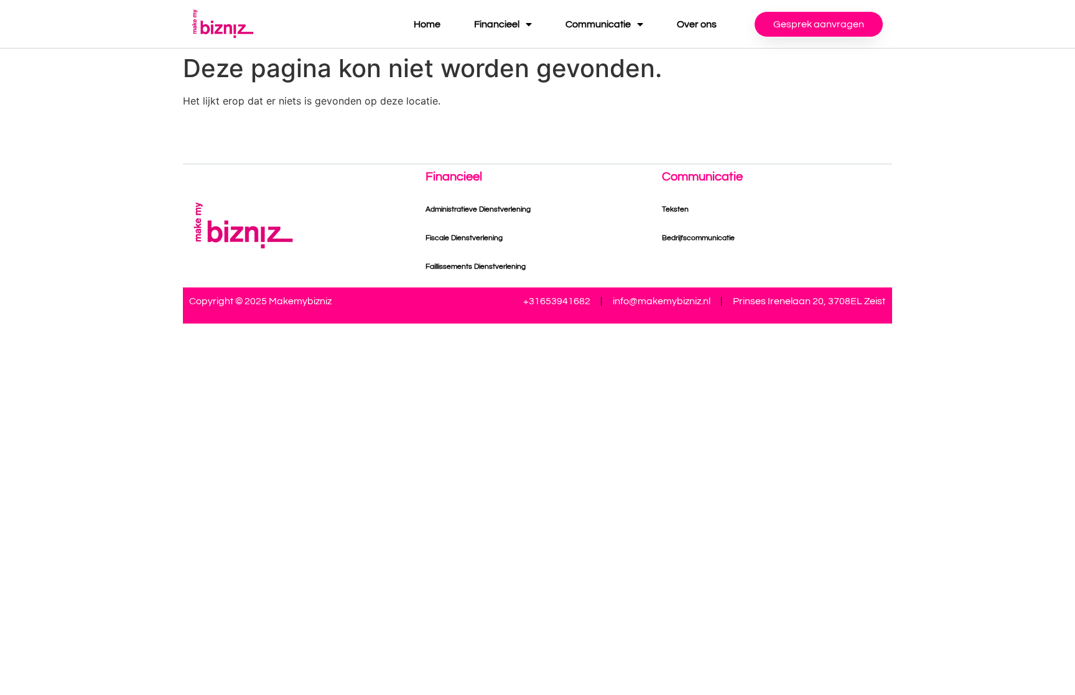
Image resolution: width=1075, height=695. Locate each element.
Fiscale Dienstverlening (464, 238)
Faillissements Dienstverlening (476, 267)
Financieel (496, 24)
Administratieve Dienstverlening (478, 209)
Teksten (675, 209)
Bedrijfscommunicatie (698, 238)
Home (427, 24)
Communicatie (598, 24)
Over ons (697, 24)
